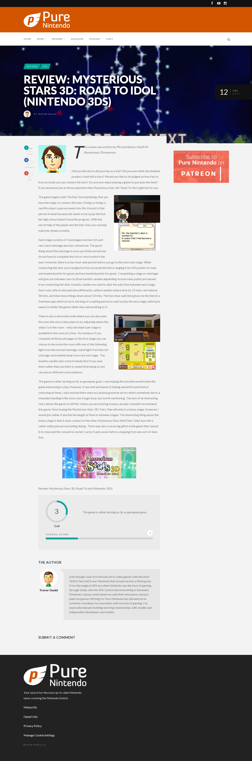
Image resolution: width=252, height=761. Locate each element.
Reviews (57, 39)
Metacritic (30, 707)
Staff (109, 39)
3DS (45, 66)
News (40, 39)
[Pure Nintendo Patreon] (201, 166)
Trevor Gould (47, 114)
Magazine (77, 39)
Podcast (95, 39)
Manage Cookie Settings (39, 735)
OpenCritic (31, 716)
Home (27, 39)
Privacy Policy (33, 726)
